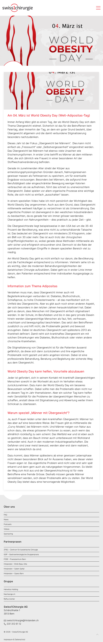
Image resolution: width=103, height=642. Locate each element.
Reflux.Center (9, 599)
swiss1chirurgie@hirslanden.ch (23, 620)
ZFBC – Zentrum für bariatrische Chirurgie (21, 550)
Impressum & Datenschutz (14, 639)
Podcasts (7, 524)
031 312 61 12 (14, 623)
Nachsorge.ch (9, 594)
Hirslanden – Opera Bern (14, 573)
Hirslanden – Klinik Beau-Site (15, 564)
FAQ (5, 515)
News (6, 519)
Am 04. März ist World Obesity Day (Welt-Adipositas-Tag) (49, 115)
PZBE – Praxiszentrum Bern (15, 559)
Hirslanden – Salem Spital (14, 569)
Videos (6, 529)
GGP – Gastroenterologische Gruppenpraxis (21, 554)
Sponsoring (8, 534)
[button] (97, 636)
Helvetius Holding (11, 589)
